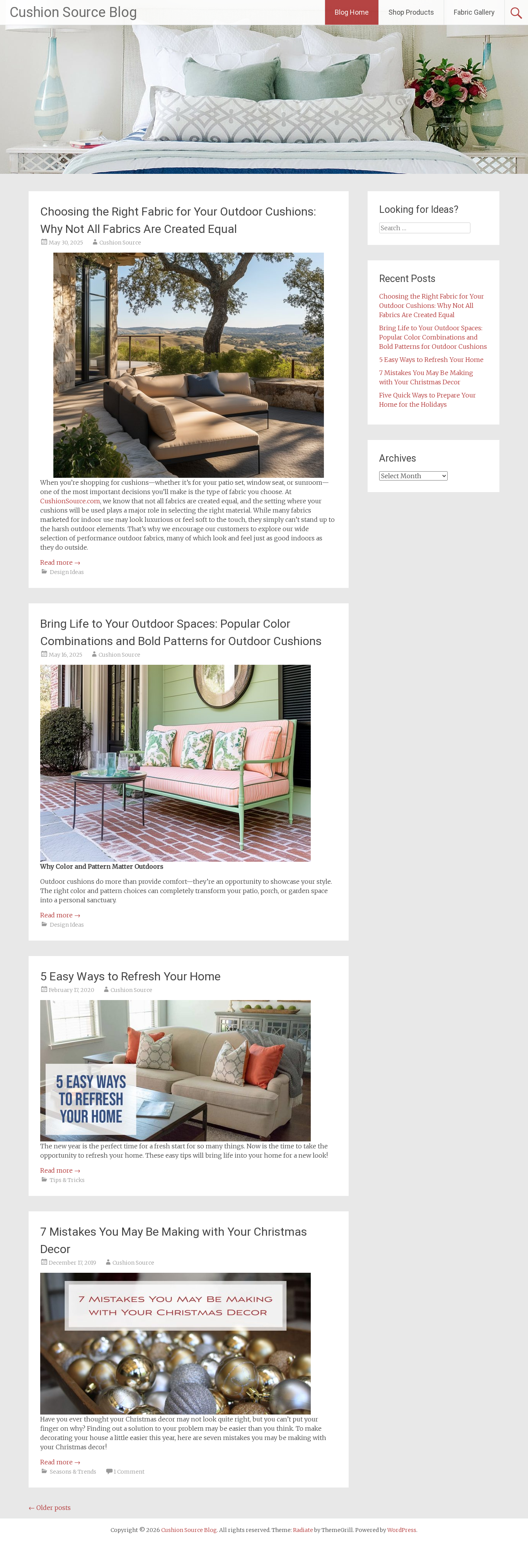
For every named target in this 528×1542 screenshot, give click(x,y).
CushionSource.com (70, 501)
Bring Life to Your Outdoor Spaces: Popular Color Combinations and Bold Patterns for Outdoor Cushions (433, 337)
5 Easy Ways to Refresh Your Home (130, 976)
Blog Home (352, 12)
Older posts (50, 1507)
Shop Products (411, 12)
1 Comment (129, 1471)
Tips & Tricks (67, 1180)
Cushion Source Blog (73, 12)
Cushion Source (120, 242)
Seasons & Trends (73, 1471)
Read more (60, 562)
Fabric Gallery (474, 12)
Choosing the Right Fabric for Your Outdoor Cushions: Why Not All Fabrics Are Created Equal (431, 305)
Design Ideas (67, 572)
